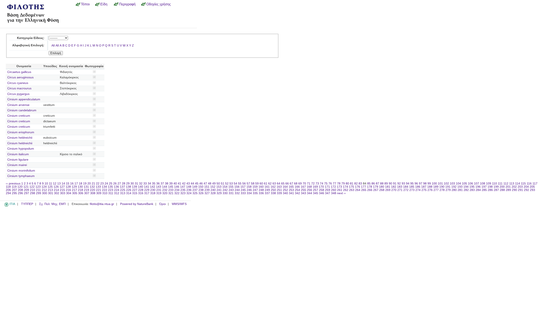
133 (98, 186)
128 (68, 186)
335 (255, 193)
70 (304, 183)
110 (494, 183)
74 (321, 183)
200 (502, 186)
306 (80, 193)
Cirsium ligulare (17, 159)
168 (309, 186)
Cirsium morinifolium (21, 170)
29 (128, 183)
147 (182, 186)
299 (38, 193)
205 (532, 186)
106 (470, 183)
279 (448, 190)
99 (429, 183)
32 (140, 183)
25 (110, 183)
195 (472, 186)
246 (249, 190)
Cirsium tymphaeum (21, 176)
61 (265, 183)
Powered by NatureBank (136, 204)
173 (339, 186)
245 (243, 190)
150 (200, 186)
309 (98, 193)
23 (102, 183)
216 (68, 190)
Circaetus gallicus (19, 72)
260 (333, 190)
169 (315, 186)
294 (8, 193)
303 (62, 193)
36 (158, 183)
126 (56, 186)
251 (279, 190)
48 (209, 183)
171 (327, 186)
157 (243, 186)
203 (520, 186)
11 (50, 183)
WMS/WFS (179, 204)
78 (339, 183)
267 (375, 190)
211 (38, 190)
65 (283, 183)
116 (529, 183)
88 (382, 183)
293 (532, 190)
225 (122, 190)
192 (454, 186)
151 (206, 186)
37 (162, 183)
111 (500, 183)
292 (526, 190)
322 (177, 193)
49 (214, 183)
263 (351, 190)
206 (8, 190)
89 (386, 183)
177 (363, 186)
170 (321, 186)
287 (496, 190)
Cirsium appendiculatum (23, 99)
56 (244, 183)
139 (134, 186)
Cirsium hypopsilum (20, 148)
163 (279, 186)
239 (207, 190)
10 (46, 183)
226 (128, 190)
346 (321, 193)
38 (166, 183)
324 (189, 193)
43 (188, 183)
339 (279, 193)
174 (345, 186)
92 (399, 183)
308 (92, 193)
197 (484, 186)
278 (442, 190)
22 (97, 183)
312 (116, 193)
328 (213, 193)
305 (74, 193)
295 (14, 193)
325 (195, 193)
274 (418, 190)
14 (63, 183)
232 (164, 190)
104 (458, 183)
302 (56, 193)
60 (261, 183)
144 (164, 186)
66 (287, 183)
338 (273, 193)
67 (291, 183)
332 (237, 193)
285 (484, 190)
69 (300, 183)
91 (394, 183)
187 (423, 186)
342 (297, 193)
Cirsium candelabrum (21, 110)
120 (20, 186)
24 (106, 183)
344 (309, 193)
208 (20, 190)
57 (248, 183)
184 (405, 186)
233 (170, 190)
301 (50, 193)
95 (412, 183)
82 (356, 183)
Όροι (162, 204)
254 (297, 190)
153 (218, 186)
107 (476, 183)
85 (369, 183)
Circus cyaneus (17, 83)
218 (80, 190)
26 (115, 183)
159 (255, 186)
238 (201, 190)
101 (440, 183)
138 (128, 186)
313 (122, 193)
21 (93, 183)
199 (496, 186)
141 (146, 186)
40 (175, 183)
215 (62, 190)
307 (86, 193)
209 (26, 190)
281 (460, 190)
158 (249, 186)
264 (357, 190)
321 (170, 193)
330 (225, 193)
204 (526, 186)
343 (303, 193)
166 (297, 186)
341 (291, 193)
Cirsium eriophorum (20, 132)
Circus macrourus (19, 88)
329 (219, 193)
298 (32, 193)
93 (403, 183)
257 (315, 190)
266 (369, 190)
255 (303, 190)
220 (92, 190)
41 (179, 183)
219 (86, 190)
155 (231, 186)
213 (50, 190)
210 (32, 190)
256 (309, 190)
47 (205, 183)
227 (134, 190)
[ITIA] (6, 206)
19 (85, 183)
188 (429, 186)
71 (308, 183)
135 (110, 186)
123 (38, 186)
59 (257, 183)
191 (447, 186)
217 (74, 190)
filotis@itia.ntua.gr (102, 204)
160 (261, 186)
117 (534, 183)
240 (213, 190)
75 (326, 183)
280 (454, 190)
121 (26, 186)
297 (26, 193)
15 (67, 183)
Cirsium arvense (18, 105)
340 (285, 193)
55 (239, 183)
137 (122, 186)
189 (435, 186)
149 (194, 186)
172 (333, 186)
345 (315, 193)
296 (20, 193)
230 (152, 190)
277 (436, 190)
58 (252, 183)
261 (339, 190)
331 (231, 193)
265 (363, 190)
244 (237, 190)
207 (14, 190)
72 (313, 183)
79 (343, 183)
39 (171, 183)
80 (347, 183)
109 (488, 183)
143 (158, 186)
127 (62, 186)
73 (317, 183)
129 (74, 186)
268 (381, 190)
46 (201, 183)
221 (98, 190)
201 (508, 186)
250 (273, 190)
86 (373, 183)
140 (140, 186)
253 (291, 190)
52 (227, 183)
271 (399, 190)
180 (381, 186)
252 (285, 190)
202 (514, 186)
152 (212, 186)
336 (261, 193)
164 (285, 186)
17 (76, 183)
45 (196, 183)
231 (158, 190)
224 (116, 190)
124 (44, 186)
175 (351, 186)
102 (446, 183)
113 (511, 183)
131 (86, 186)
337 (267, 193)
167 (303, 186)
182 (393, 186)
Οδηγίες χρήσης (158, 4)
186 (417, 186)
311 (110, 193)
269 (387, 190)
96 (416, 183)
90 (390, 183)
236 (189, 190)
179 (375, 186)
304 (68, 193)
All (53, 45)
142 (152, 186)
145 (170, 186)
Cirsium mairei (17, 165)
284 (478, 190)
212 (44, 190)
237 (195, 190)
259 (327, 190)
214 (56, 190)
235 (183, 190)
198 (490, 186)
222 (104, 190)
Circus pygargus (18, 94)
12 (54, 183)
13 (59, 183)
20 (89, 183)
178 (369, 186)
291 (520, 190)
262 (345, 190)
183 (399, 186)
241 (219, 190)
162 (273, 186)
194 (466, 186)
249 (267, 190)
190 (441, 186)
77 (334, 183)
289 (508, 190)
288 (502, 190)
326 (201, 193)
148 (188, 186)
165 (291, 186)
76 (330, 183)
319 (158, 193)
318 (152, 193)
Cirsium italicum (18, 154)
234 (177, 190)
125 (50, 186)
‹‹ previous (13, 183)
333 (243, 193)
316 (140, 193)
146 (176, 186)
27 (119, 183)
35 (153, 183)
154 (225, 186)
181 (387, 186)
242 (225, 190)
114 (517, 183)
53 (231, 183)
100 (434, 183)
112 (505, 183)
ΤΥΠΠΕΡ (27, 204)
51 (222, 183)
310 (104, 193)
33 (145, 183)
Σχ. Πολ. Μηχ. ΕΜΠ (52, 204)
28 (123, 183)
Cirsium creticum (18, 115)
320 (164, 193)
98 (425, 183)
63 (274, 183)
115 (523, 183)
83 (360, 183)
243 (231, 190)
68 (295, 183)
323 (183, 193)
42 (184, 183)
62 (270, 183)
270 (393, 190)
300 (44, 193)
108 (482, 183)
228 (140, 190)
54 (235, 183)
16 (72, 183)
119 (14, 186)
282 (466, 190)
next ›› (341, 193)
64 (278, 183)
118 (8, 186)
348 (333, 193)
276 (430, 190)
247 (255, 190)
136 (116, 186)
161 (267, 186)
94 (407, 183)
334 (249, 193)
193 (460, 186)
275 (424, 190)
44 (192, 183)
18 (80, 183)
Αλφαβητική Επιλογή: (28, 45)
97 (420, 183)
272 (406, 190)
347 (327, 193)
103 (452, 183)
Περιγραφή (127, 4)
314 (128, 193)
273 (412, 190)
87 (377, 183)
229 (146, 190)
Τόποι (85, 4)
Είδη (103, 4)
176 (357, 186)
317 (146, 193)
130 (80, 186)
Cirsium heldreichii (19, 137)
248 (261, 190)
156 (237, 186)
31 (136, 183)
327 (207, 193)
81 (351, 183)
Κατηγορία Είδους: (30, 38)
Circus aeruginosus (20, 77)
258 (321, 190)
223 (110, 190)
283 (472, 190)
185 (411, 186)
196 (478, 186)
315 (134, 193)
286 (490, 190)
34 (149, 183)
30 (132, 183)
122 (32, 186)
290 (514, 190)
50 (218, 183)
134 (104, 186)
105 (464, 183)
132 (92, 186)
